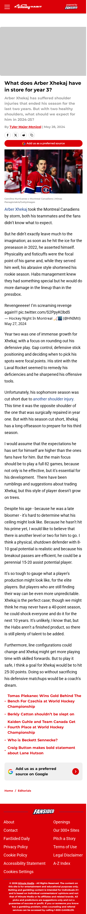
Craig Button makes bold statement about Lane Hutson (41, 750)
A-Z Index (61, 863)
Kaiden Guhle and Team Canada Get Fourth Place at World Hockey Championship (41, 727)
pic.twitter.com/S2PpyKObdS (44, 312)
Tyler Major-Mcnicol (25, 127)
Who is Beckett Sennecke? (33, 740)
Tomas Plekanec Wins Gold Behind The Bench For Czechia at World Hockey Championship (44, 701)
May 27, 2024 (15, 323)
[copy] (32, 135)
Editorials (24, 790)
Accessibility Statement (25, 863)
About (9, 822)
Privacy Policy (16, 846)
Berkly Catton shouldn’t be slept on (41, 714)
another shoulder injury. (54, 399)
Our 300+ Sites (66, 830)
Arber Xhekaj (16, 209)
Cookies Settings (18, 871)
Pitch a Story (64, 838)
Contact (11, 830)
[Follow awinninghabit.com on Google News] (75, 771)
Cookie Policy (15, 855)
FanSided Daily (17, 838)
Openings (61, 822)
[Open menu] (7, 6)
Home (8, 790)
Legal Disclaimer (68, 855)
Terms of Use (65, 846)
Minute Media (26, 883)
